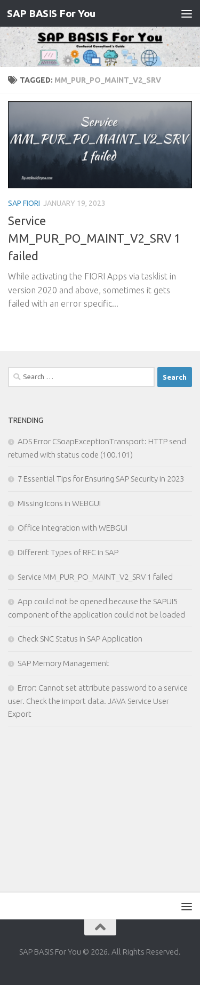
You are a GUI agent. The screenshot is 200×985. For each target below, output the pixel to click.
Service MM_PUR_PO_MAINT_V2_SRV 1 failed (94, 238)
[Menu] (186, 13)
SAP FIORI (24, 203)
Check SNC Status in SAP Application (80, 638)
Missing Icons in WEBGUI (59, 503)
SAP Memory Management (63, 663)
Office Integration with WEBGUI (72, 527)
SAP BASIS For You (51, 13)
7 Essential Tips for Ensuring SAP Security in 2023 (101, 478)
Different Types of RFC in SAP (68, 552)
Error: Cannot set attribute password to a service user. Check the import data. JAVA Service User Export (98, 700)
